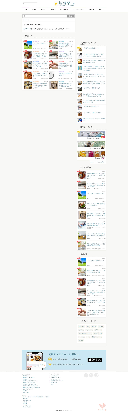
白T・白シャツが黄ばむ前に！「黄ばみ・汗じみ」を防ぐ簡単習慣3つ (93, 55)
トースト (81, 337)
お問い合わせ (26, 392)
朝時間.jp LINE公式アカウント (30, 380)
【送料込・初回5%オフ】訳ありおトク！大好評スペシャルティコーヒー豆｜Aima (94, 76)
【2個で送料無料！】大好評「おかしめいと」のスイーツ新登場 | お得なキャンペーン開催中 (94, 68)
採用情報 (25, 402)
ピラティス (98, 330)
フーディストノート (55, 377)
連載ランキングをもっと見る (97, 162)
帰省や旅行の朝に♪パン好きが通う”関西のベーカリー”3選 (94, 101)
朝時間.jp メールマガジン (29, 377)
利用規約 (25, 390)
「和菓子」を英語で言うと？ (91, 48)
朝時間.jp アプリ (27, 379)
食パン (81, 330)
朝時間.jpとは (26, 375)
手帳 (93, 337)
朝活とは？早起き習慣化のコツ (30, 385)
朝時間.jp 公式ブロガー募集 (29, 384)
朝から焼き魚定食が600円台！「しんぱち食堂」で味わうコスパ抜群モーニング (94, 82)
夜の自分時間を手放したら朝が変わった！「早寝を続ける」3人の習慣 (93, 95)
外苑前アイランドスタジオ (57, 380)
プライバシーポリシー (28, 389)
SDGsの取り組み (27, 407)
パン (88, 337)
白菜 (95, 333)
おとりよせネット (55, 375)
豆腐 (100, 333)
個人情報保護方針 (27, 400)
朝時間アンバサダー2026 (29, 382)
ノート (99, 337)
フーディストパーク (55, 379)
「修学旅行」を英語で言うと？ (91, 88)
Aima (52, 384)
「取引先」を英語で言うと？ (91, 106)
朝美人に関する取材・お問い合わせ (31, 387)
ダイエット (89, 330)
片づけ (81, 340)
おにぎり (101, 326)
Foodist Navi (54, 382)
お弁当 (94, 326)
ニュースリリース (27, 405)
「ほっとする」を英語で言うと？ (92, 112)
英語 (88, 326)
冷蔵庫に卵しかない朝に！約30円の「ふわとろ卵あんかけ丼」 (94, 61)
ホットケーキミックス (85, 333)
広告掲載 (25, 403)
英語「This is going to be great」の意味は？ (94, 119)
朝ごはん (81, 326)
